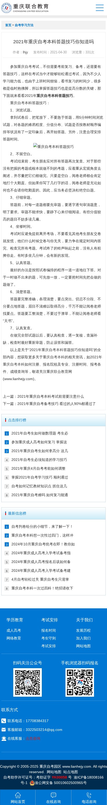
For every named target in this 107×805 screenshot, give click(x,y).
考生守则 (48, 638)
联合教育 (61, 371)
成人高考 (13, 630)
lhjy (25, 52)
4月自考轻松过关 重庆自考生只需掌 (40, 579)
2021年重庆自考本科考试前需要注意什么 (50, 396)
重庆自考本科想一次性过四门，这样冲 (42, 535)
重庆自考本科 (52, 350)
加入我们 (83, 638)
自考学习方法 (24, 25)
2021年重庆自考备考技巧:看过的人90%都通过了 (56, 404)
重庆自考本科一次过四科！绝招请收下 (42, 588)
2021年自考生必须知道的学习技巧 (39, 460)
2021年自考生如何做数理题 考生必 (39, 433)
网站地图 (83, 646)
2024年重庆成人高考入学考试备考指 (41, 553)
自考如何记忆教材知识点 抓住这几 (39, 486)
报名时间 (48, 630)
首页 (8, 25)
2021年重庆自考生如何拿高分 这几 (39, 451)
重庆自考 (24, 67)
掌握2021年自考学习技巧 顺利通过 (39, 477)
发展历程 (83, 630)
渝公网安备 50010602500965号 (61, 783)
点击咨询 (33, 738)
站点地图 (70, 772)
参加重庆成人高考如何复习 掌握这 (39, 442)
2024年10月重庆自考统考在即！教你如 (43, 544)
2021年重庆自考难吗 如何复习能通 (39, 495)
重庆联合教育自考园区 (24, 7)
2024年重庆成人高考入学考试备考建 (41, 570)
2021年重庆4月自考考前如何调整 (38, 468)
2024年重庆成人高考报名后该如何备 (41, 562)
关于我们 (84, 620)
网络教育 (13, 638)
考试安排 (48, 646)
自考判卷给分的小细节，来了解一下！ (42, 526)
